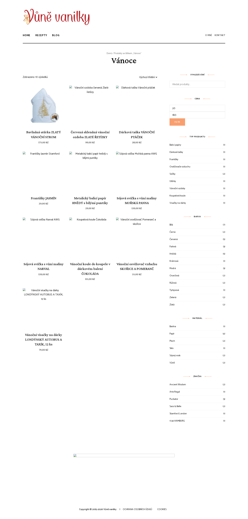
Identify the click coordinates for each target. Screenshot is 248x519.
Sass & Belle (175, 406)
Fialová (173, 247)
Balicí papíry (175, 145)
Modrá (173, 268)
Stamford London (178, 414)
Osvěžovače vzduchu (180, 167)
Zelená (173, 297)
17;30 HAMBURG (177, 421)
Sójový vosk (175, 356)
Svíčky (172, 174)
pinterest (223, 14)
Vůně (172, 363)
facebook (208, 14)
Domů (109, 53)
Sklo (171, 348)
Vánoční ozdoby (177, 189)
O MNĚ (208, 35)
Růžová (173, 283)
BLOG (55, 35)
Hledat (221, 84)
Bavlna (173, 326)
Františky (174, 159)
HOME (26, 35)
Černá (172, 232)
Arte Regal (175, 392)
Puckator (174, 399)
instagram (216, 14)
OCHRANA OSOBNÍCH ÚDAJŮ (137, 509)
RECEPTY (41, 35)
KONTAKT (220, 35)
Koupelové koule (177, 196)
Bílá (171, 225)
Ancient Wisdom (178, 385)
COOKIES (162, 509)
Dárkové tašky (176, 152)
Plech (172, 341)
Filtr (177, 122)
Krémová (174, 261)
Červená (174, 239)
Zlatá (172, 305)
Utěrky (173, 181)
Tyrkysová (174, 290)
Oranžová (174, 276)
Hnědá (173, 254)
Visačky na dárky (178, 203)
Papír (172, 334)
